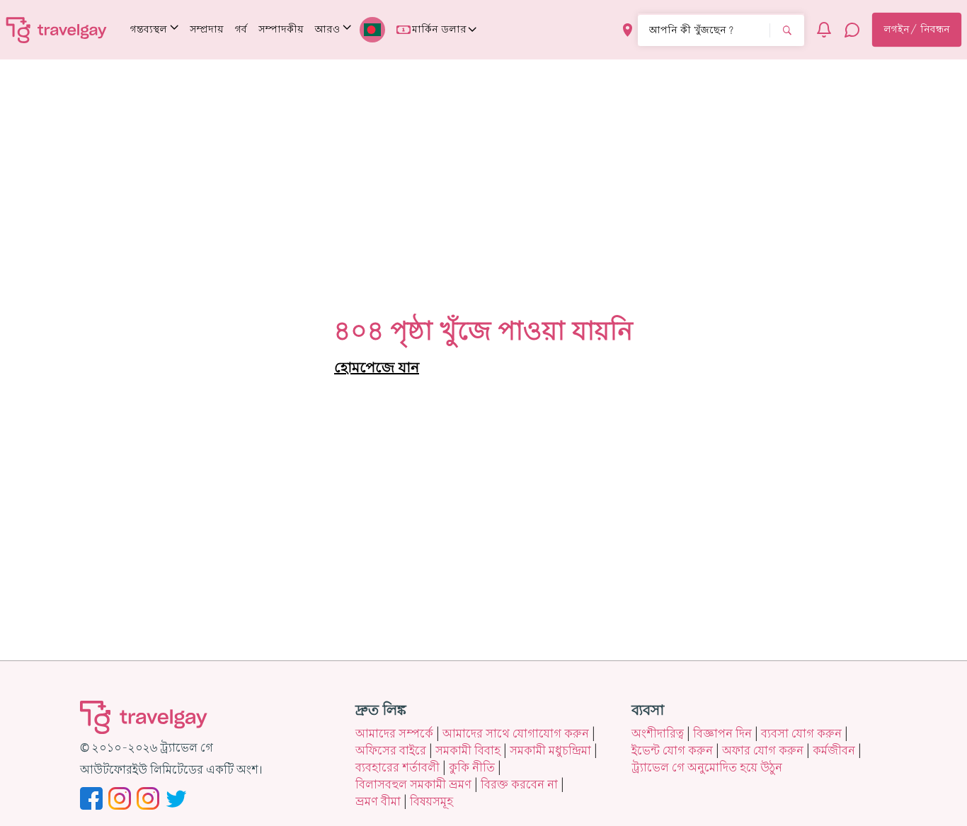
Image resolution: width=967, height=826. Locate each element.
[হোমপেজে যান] (57, 29)
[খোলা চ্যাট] (852, 29)
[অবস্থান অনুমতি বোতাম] (627, 30)
